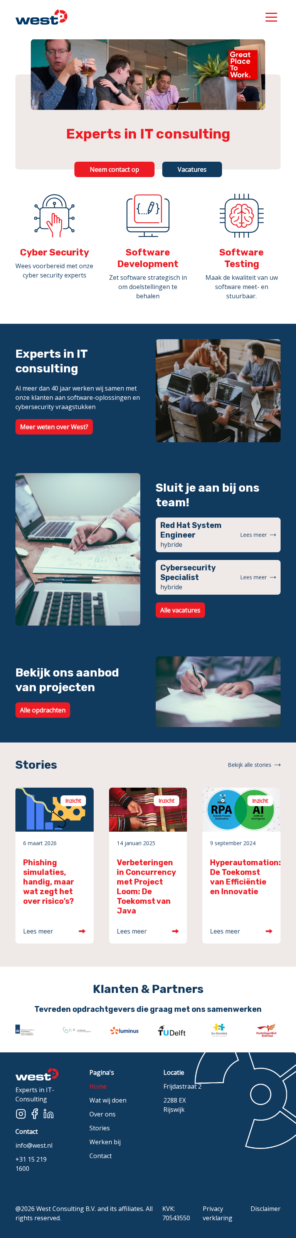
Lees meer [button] (253, 534)
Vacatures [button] (192, 169)
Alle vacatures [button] (180, 610)
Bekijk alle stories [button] (249, 764)
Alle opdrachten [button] (43, 710)
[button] (271, 17)
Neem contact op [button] (114, 169)
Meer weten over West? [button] (54, 427)
